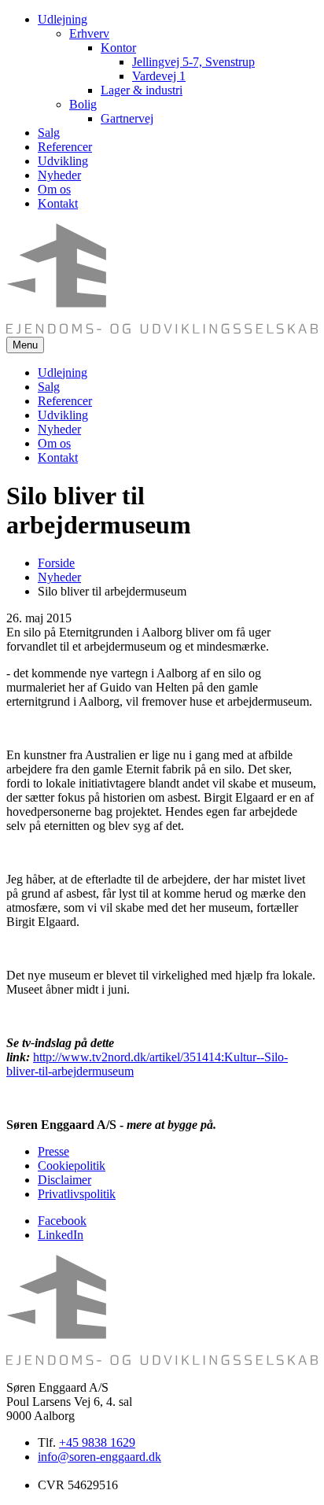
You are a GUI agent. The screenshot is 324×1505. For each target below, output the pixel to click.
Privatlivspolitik (77, 1194)
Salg (49, 132)
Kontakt (58, 203)
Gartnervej (127, 118)
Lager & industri (141, 90)
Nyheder (59, 175)
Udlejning (62, 19)
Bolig (83, 104)
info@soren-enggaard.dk (99, 1456)
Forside (56, 563)
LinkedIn (60, 1234)
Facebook (62, 1220)
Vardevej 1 (159, 76)
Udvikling (63, 161)
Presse (53, 1151)
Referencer (65, 146)
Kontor (118, 47)
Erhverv (89, 33)
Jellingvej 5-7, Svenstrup (193, 61)
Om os (54, 189)
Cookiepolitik (71, 1165)
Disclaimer (64, 1179)
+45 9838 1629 (97, 1442)
